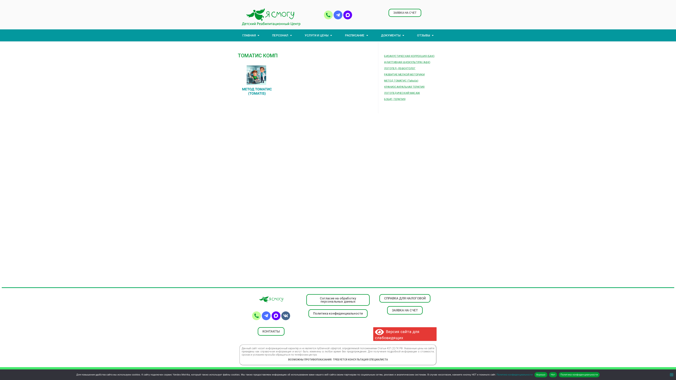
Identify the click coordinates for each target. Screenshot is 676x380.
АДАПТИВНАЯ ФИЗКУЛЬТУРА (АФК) (407, 62)
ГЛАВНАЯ (249, 35)
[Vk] (285, 315)
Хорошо (541, 374)
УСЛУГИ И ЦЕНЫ (316, 35)
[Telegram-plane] (338, 15)
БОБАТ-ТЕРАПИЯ (394, 99)
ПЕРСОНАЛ (280, 35)
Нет (553, 374)
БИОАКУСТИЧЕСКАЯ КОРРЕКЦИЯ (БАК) (409, 56)
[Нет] (671, 374)
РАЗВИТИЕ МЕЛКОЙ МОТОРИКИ (404, 74)
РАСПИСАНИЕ (355, 35)
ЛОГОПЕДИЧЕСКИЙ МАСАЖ (402, 93)
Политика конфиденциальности (515, 374)
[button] (405, 13)
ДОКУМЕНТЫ (391, 35)
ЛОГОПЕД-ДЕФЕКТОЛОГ (399, 68)
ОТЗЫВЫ (423, 35)
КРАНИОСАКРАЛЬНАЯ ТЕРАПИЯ (404, 86)
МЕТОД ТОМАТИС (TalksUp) (401, 80)
